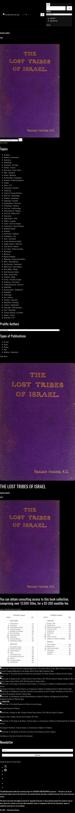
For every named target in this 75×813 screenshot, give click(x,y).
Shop (52, 671)
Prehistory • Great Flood (11, 282)
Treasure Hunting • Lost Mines (13, 312)
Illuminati (7, 231)
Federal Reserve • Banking (12, 211)
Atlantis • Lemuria (9, 167)
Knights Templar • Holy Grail (13, 244)
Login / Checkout (5, 609)
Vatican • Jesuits (9, 315)
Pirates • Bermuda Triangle (12, 279)
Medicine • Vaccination (11, 352)
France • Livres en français (12, 223)
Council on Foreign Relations (13, 193)
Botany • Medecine (10, 175)
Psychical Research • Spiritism (13, 284)
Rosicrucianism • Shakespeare (13, 289)
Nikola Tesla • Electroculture (13, 266)
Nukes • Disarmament (11, 274)
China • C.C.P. (8, 185)
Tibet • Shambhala (10, 310)
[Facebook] (1, 43)
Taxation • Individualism (11, 305)
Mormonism (7, 251)
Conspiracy (7, 190)
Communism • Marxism (11, 188)
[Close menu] (48, 4)
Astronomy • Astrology (11, 165)
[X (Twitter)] (3, 43)
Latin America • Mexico (11, 246)
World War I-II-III (9, 317)
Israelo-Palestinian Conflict (12, 241)
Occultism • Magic (9, 277)
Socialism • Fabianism (11, 300)
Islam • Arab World (10, 239)
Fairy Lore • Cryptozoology (12, 208)
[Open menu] (42, 14)
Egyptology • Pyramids (11, 200)
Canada (6, 183)
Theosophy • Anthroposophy (13, 307)
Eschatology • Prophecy (11, 206)
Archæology (7, 162)
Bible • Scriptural (9, 172)
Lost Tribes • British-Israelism (13, 249)
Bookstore (8, 762)
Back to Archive (16, 609)
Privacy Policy (16, 762)
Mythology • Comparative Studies (14, 259)
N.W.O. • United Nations (11, 261)
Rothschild (7, 292)
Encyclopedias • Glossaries (12, 203)
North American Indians (11, 272)
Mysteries (7, 254)
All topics (7, 155)
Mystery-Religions (9, 256)
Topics (48, 11)
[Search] (69, 8)
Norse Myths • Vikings (11, 269)
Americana (7, 160)
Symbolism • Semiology (11, 302)
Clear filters (4, 142)
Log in (48, 25)
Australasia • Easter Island (12, 170)
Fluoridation (8, 216)
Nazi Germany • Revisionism (13, 264)
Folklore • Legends (10, 221)
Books (6, 344)
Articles (6, 342)
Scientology (7, 295)
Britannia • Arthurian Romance (14, 180)
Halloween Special (9, 228)
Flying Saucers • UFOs (10, 218)
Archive (2, 762)
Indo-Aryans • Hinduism (11, 233)
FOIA (5, 349)
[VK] (6, 43)
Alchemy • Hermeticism (11, 157)
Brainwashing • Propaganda (12, 177)
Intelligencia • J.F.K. (10, 236)
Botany (6, 347)
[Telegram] (8, 43)
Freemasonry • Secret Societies (14, 226)
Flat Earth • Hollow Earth (11, 213)
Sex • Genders (8, 297)
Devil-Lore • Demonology (12, 195)
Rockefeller (7, 287)
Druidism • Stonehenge (11, 198)
